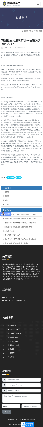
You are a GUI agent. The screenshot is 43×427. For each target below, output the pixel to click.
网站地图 (11, 357)
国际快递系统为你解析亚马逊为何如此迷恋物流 (19, 218)
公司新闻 (6, 196)
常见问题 (6, 204)
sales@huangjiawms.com (14, 300)
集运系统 (18, 177)
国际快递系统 (10, 177)
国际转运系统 (13, 329)
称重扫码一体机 (14, 345)
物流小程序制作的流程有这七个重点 (15, 243)
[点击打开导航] (38, 4)
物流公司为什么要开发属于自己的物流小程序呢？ (20, 239)
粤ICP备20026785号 (15, 424)
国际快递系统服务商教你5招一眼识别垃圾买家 (19, 214)
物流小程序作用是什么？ (11, 235)
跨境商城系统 (13, 337)
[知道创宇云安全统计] (27, 424)
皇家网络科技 (28, 31)
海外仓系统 (12, 326)
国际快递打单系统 (14, 333)
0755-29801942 (10, 298)
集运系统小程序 (8, 231)
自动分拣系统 (13, 341)
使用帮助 (6, 200)
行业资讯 (38, 31)
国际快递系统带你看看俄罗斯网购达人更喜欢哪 (19, 223)
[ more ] (27, 279)
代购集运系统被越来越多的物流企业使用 (17, 227)
